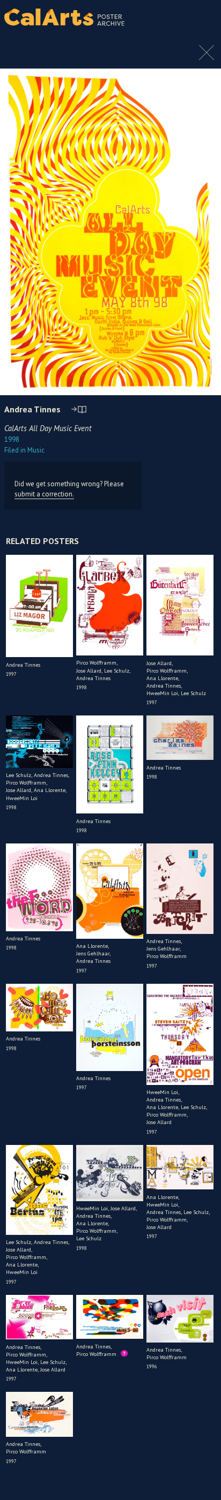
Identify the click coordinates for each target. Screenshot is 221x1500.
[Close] (206, 58)
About (173, 17)
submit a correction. (44, 494)
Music (24, 450)
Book (199, 17)
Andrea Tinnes (32, 409)
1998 (11, 439)
